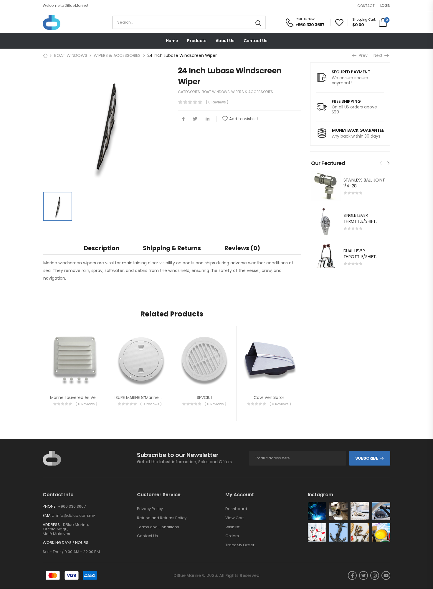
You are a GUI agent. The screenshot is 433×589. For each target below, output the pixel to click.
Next (379, 55)
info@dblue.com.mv (75, 515)
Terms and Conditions (158, 527)
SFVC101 (204, 397)
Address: (52, 524)
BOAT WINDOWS (70, 55)
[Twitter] (195, 119)
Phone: (50, 506)
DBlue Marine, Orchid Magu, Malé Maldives (66, 529)
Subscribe (366, 458)
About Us (225, 41)
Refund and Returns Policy (161, 518)
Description (101, 248)
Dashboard (236, 508)
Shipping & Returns (172, 248)
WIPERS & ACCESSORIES (117, 55)
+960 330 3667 (72, 506)
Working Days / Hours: (66, 542)
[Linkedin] (207, 119)
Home (172, 41)
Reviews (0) (242, 248)
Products (196, 41)
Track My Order (239, 545)
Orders (232, 536)
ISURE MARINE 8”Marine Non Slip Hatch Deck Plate (163, 397)
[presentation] (380, 162)
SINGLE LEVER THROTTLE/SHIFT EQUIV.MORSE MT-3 (362, 221)
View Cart (234, 518)
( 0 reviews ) (217, 102)
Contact (366, 6)
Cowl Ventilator (269, 397)
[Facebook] (183, 119)
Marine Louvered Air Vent (75, 397)
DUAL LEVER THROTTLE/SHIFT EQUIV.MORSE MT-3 (362, 256)
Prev (361, 55)
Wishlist (232, 527)
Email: (48, 515)
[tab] (102, 248)
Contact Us (255, 41)
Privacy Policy (150, 508)
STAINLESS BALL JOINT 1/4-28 (364, 183)
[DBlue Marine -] (65, 22)
